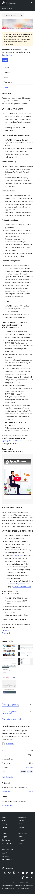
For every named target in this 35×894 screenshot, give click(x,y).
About (4, 817)
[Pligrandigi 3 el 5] (31, 647)
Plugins (20, 824)
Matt (4, 853)
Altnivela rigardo (7, 777)
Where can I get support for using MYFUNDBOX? (10, 705)
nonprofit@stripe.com (18, 584)
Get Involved (22, 833)
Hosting (4, 824)
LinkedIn (5, 636)
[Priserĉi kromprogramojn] (22, 15)
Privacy (4, 827)
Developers (6, 840)
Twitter (4, 633)
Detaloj (6, 67)
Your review (6, 791)
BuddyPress (7, 860)
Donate (21, 840)
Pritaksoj (7, 72)
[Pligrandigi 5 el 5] (31, 660)
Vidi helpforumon (7, 805)
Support (4, 837)
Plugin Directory (7, 8)
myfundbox (8, 55)
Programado (8, 82)
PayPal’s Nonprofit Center (22, 587)
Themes (21, 820)
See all (31, 791)
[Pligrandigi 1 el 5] (14, 647)
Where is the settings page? (11, 719)
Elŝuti (5, 60)
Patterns (21, 827)
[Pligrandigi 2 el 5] (14, 663)
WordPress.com (8, 850)
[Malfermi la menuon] (32, 3)
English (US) (29, 767)
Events (20, 837)
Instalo (6, 77)
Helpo (6, 87)
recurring (29, 771)
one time (23, 771)
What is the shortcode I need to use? (9, 712)
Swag (21, 843)
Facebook (5, 630)
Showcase (22, 817)
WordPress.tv (7, 843)
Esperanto (9, 868)
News (4, 820)
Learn (4, 833)
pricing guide (19, 555)
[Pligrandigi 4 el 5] (31, 654)
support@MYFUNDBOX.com (12, 441)
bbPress (5, 856)
